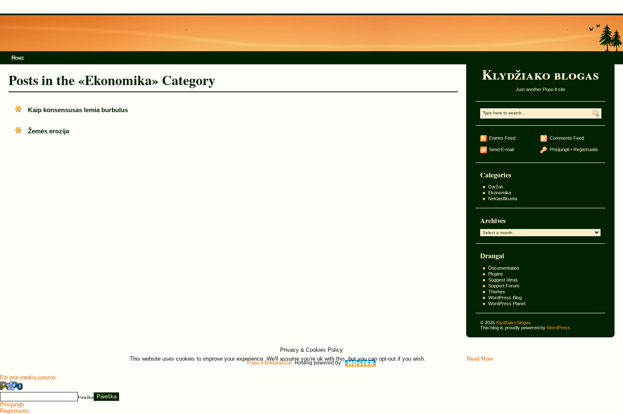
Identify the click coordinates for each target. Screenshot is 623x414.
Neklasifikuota (502, 198)
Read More (480, 359)
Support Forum (503, 285)
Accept (445, 359)
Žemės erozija (48, 131)
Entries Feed (502, 138)
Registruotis (585, 149)
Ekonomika (499, 192)
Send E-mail (501, 149)
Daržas (495, 186)
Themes (496, 291)
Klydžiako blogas (540, 74)
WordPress (558, 327)
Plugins (495, 273)
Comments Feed (567, 138)
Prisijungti (559, 149)
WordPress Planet (507, 303)
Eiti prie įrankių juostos (28, 377)
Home (17, 58)
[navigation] (311, 397)
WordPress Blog (505, 297)
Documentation (503, 267)
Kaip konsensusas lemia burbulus (78, 109)
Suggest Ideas (503, 279)
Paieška (86, 397)
